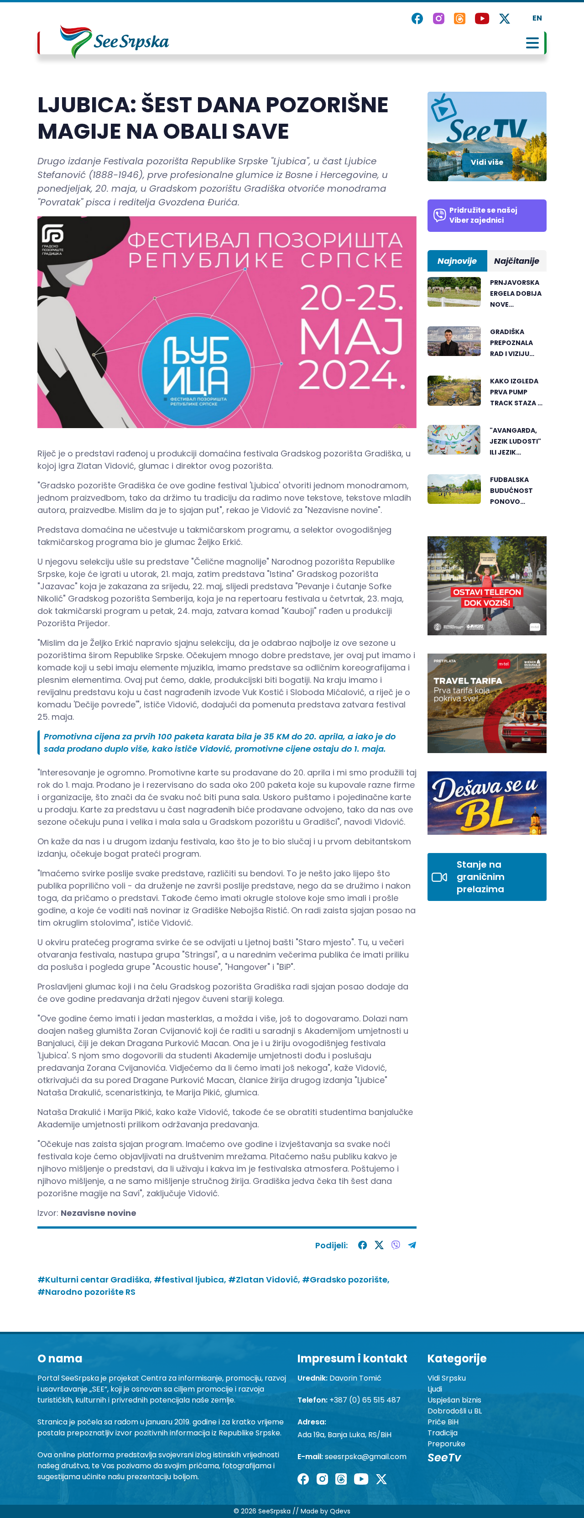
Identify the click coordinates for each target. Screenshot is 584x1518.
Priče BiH (443, 1422)
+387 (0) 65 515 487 (365, 1400)
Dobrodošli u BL (455, 1411)
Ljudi (435, 1389)
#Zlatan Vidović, (265, 1279)
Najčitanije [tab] (516, 261)
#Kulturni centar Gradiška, (95, 1279)
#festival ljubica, (191, 1279)
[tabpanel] (487, 397)
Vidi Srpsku (447, 1378)
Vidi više (487, 162)
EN (537, 18)
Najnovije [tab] (457, 261)
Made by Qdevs (325, 1511)
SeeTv (444, 1457)
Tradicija (443, 1433)
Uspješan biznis (454, 1400)
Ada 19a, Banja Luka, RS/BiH (344, 1434)
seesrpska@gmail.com (366, 1456)
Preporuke (446, 1444)
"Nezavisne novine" (343, 510)
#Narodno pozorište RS (86, 1292)
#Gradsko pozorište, (346, 1279)
